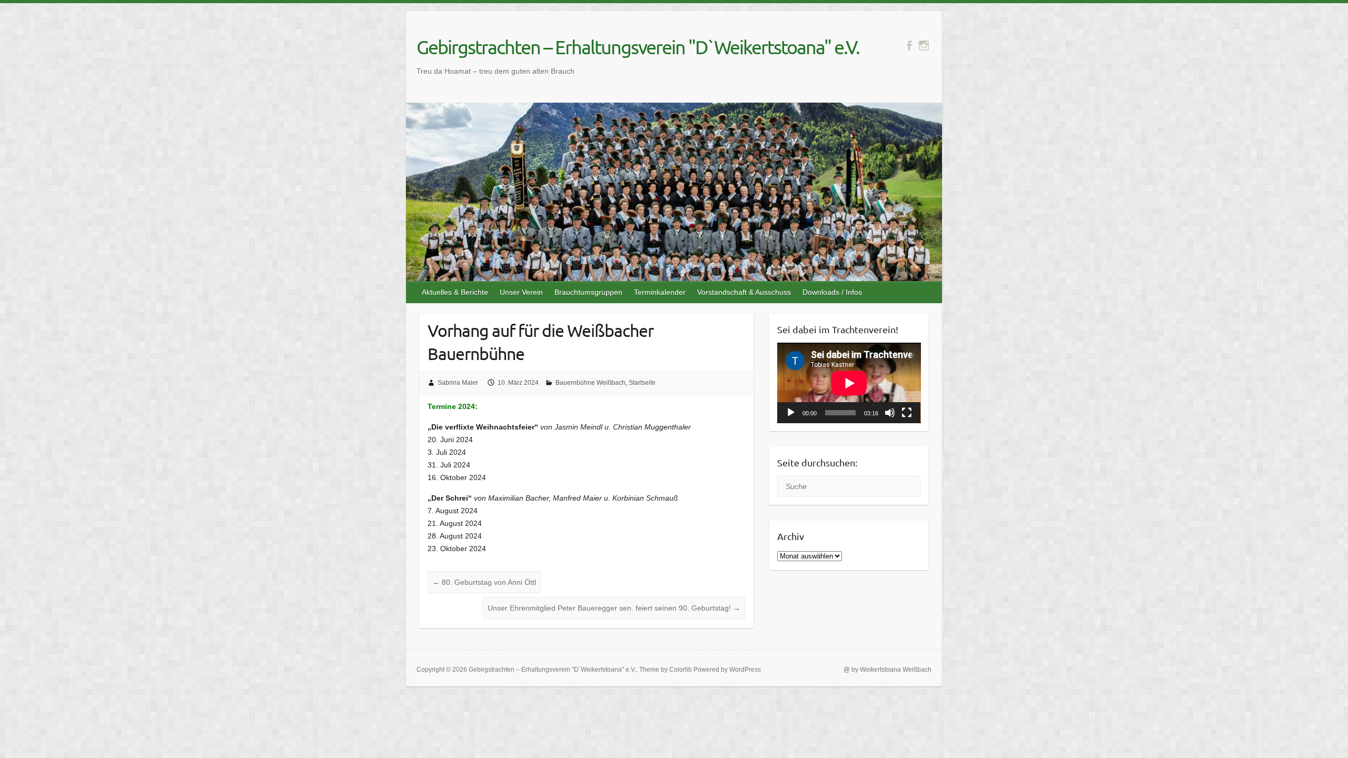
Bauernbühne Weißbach (591, 382)
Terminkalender (660, 292)
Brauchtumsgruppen (588, 292)
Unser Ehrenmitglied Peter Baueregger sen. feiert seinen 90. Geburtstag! (614, 608)
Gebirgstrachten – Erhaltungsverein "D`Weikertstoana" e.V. (638, 47)
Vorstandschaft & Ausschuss (744, 292)
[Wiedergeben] (791, 412)
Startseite (642, 382)
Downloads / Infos (832, 292)
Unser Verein (521, 292)
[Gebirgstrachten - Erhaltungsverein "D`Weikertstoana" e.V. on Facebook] (909, 45)
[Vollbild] (906, 412)
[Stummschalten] (890, 412)
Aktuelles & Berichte (455, 292)
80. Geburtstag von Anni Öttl (484, 582)
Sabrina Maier (458, 382)
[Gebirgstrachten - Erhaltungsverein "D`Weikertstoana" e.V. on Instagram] (924, 45)
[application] (849, 383)
